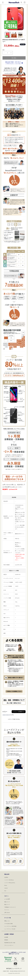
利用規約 (6, 939)
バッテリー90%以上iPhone (9, 882)
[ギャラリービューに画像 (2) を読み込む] (14, 35)
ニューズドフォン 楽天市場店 (10, 926)
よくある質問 (7, 899)
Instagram (23, 960)
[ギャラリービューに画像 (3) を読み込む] (20, 35)
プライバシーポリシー (8, 945)
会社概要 (6, 937)
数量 (3, 49)
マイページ (6, 909)
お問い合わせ (7, 912)
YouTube (15, 965)
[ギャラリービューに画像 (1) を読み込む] (7, 35)
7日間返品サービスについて (10, 907)
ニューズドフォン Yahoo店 (9, 928)
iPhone (5, 885)
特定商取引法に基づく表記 (9, 942)
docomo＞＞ (18, 542)
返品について (7, 904)
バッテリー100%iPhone (9, 880)
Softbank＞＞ (18, 546)
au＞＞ (16, 544)
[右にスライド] (25, 35)
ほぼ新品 (6, 877)
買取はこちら (7, 920)
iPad (5, 890)
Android (6, 888)
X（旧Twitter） (15, 960)
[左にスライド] (3, 35)
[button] (2, 2)
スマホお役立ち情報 (8, 923)
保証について (7, 901)
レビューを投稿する (18, 711)
